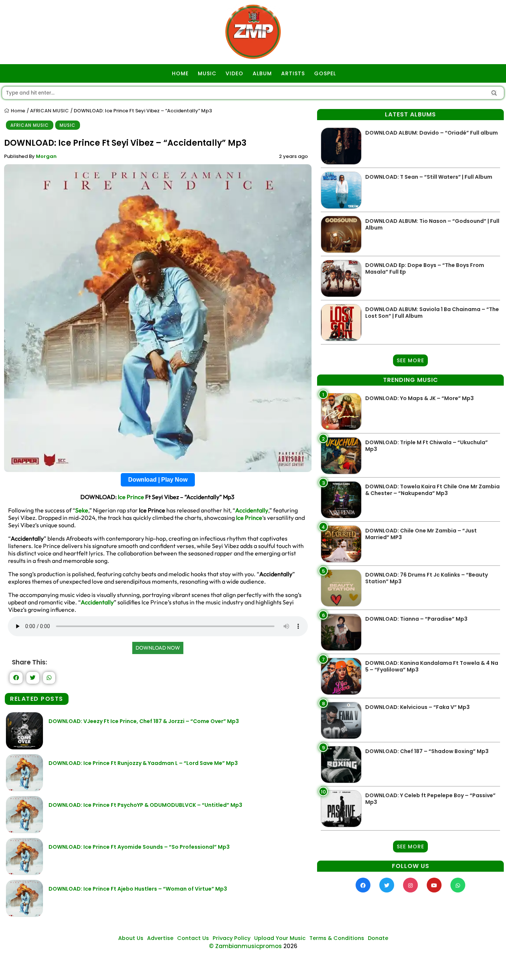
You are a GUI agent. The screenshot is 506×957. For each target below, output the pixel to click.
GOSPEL (325, 73)
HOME (180, 73)
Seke (81, 510)
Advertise (160, 938)
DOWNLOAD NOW (158, 647)
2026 (290, 946)
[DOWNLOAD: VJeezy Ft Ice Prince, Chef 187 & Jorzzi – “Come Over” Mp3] (24, 747)
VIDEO (234, 73)
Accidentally (251, 510)
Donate (378, 938)
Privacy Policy (231, 938)
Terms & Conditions (336, 938)
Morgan (46, 156)
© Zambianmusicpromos (245, 946)
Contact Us (193, 938)
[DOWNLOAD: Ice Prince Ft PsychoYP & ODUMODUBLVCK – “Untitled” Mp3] (24, 831)
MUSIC (207, 73)
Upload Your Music (280, 938)
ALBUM (262, 73)
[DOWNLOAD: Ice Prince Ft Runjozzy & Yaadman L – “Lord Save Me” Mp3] (24, 789)
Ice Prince (131, 497)
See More (410, 360)
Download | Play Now (157, 479)
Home (17, 110)
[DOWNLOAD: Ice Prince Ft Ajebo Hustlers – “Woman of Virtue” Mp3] (24, 915)
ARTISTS (293, 73)
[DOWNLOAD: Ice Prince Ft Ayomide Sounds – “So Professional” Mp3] (24, 873)
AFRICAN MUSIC (49, 110)
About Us (130, 938)
